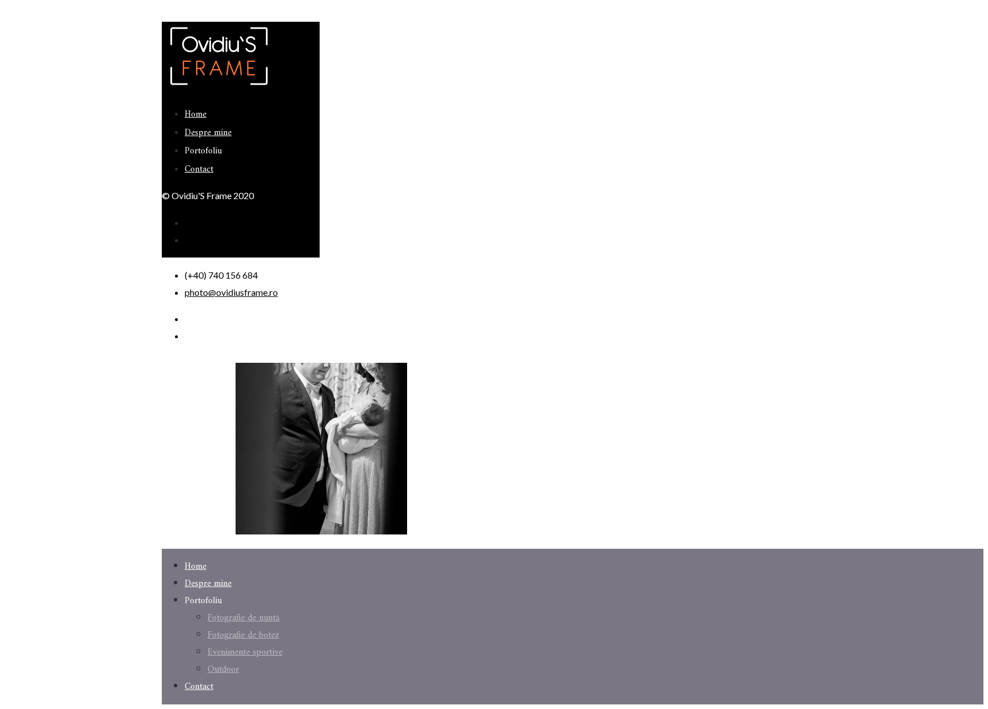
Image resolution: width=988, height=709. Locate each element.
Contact (199, 169)
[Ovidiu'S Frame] (219, 86)
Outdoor (223, 670)
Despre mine (208, 133)
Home (195, 114)
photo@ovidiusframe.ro (231, 292)
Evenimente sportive (245, 652)
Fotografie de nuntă (244, 618)
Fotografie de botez (243, 635)
